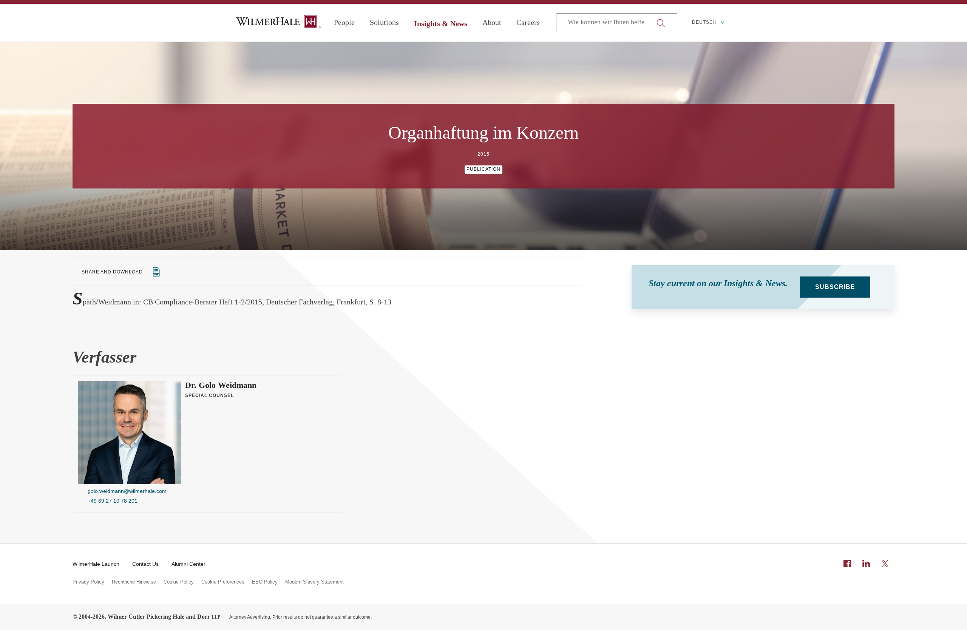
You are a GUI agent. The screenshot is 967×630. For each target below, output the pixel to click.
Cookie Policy (179, 582)
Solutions (384, 22)
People (344, 22)
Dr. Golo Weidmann (220, 385)
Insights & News (440, 23)
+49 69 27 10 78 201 (112, 501)
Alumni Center (188, 564)
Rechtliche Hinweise (134, 582)
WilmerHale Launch (96, 564)
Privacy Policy (88, 582)
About (491, 22)
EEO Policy (265, 582)
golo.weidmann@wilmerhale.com (127, 491)
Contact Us (145, 564)
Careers (528, 22)
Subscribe (835, 287)
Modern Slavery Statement (314, 582)
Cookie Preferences (222, 582)
